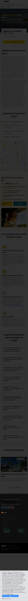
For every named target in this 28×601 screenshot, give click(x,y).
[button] (6, 599)
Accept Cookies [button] (6, 596)
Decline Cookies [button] (14, 596)
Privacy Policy (10, 594)
